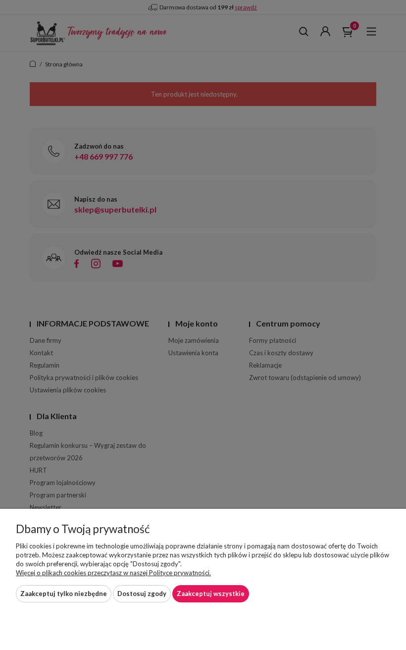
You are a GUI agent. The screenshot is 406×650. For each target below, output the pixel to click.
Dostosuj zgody (141, 593)
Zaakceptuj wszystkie (211, 593)
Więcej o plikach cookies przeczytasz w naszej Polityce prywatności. (113, 573)
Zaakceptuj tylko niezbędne (63, 593)
